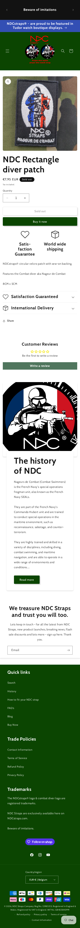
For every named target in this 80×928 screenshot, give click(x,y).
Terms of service (59, 914)
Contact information (42, 920)
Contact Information (19, 749)
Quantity (7, 190)
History (11, 691)
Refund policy (24, 914)
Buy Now (12, 724)
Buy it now (40, 221)
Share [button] (10, 320)
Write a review (40, 366)
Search (11, 682)
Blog (10, 716)
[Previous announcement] (7, 10)
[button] (7, 51)
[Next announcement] (73, 10)
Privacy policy (40, 914)
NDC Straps (18, 906)
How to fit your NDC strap (23, 699)
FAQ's (10, 708)
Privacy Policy (15, 775)
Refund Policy (15, 766)
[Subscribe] (68, 650)
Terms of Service (17, 758)
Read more (27, 579)
